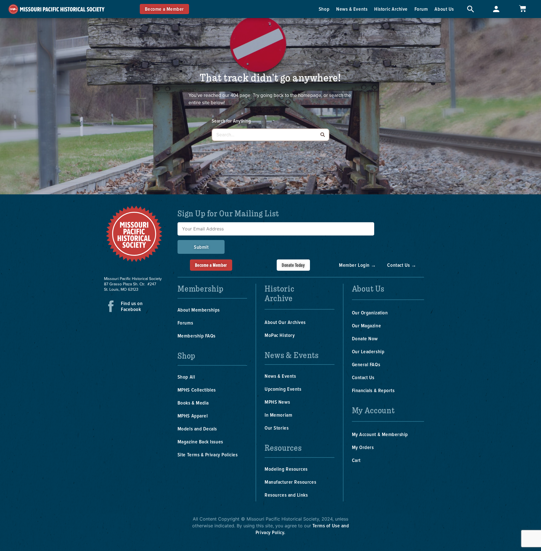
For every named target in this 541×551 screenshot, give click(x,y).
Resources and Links (286, 494)
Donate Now (365, 338)
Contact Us (363, 377)
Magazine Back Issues (200, 441)
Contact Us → (401, 264)
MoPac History (280, 335)
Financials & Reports (373, 390)
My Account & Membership (380, 434)
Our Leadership (368, 351)
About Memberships (199, 309)
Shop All (186, 376)
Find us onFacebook (132, 306)
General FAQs (366, 364)
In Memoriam (278, 414)
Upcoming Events (283, 388)
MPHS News (277, 401)
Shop (324, 8)
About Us (444, 8)
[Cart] (522, 8)
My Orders (363, 447)
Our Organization (370, 312)
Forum (421, 8)
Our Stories (277, 427)
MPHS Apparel (193, 415)
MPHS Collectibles (197, 389)
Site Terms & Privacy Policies (208, 454)
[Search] (322, 135)
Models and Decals (197, 428)
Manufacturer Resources (290, 481)
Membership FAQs (197, 335)
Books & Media (193, 402)
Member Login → (357, 264)
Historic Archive (391, 8)
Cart (356, 460)
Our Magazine (366, 325)
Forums (185, 322)
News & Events (351, 8)
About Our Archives (285, 322)
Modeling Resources (286, 468)
